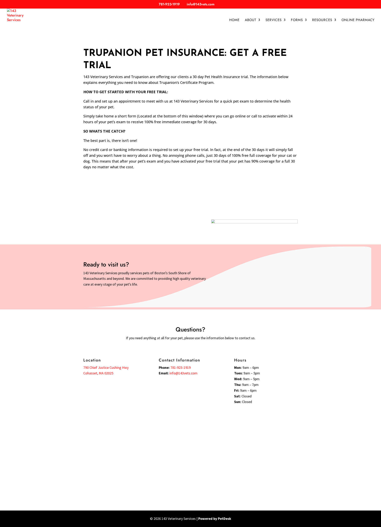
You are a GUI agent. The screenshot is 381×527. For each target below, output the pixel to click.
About (250, 20)
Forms (297, 20)
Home (234, 20)
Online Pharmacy (358, 20)
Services (274, 20)
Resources (322, 20)
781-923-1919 (169, 4)
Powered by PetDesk (214, 518)
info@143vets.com (183, 373)
